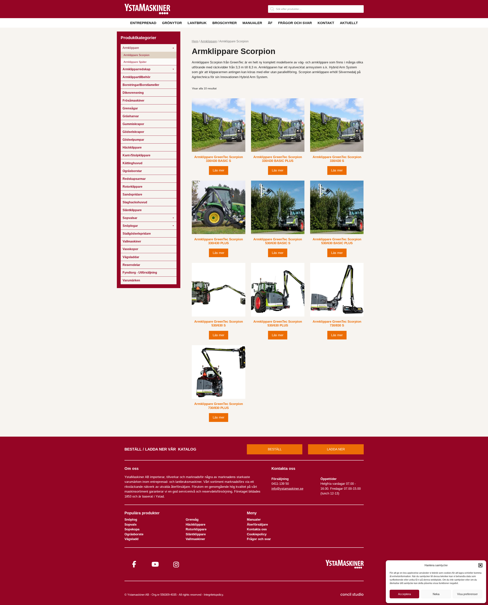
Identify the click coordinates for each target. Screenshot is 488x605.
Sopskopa (131, 529)
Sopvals (130, 524)
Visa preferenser (467, 594)
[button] (480, 565)
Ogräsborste (133, 534)
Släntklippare (196, 534)
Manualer (252, 23)
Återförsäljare (257, 524)
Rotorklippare (196, 529)
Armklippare (209, 41)
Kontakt (326, 23)
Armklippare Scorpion (136, 55)
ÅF (270, 23)
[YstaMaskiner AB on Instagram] (176, 564)
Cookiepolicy (256, 534)
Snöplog (130, 519)
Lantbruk (197, 23)
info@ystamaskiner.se (287, 488)
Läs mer (218, 170)
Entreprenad (143, 23)
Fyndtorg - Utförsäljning (140, 272)
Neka (436, 594)
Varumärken (131, 280)
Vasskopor (130, 249)
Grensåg (192, 519)
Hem (195, 41)
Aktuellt (349, 23)
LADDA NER (336, 449)
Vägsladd (131, 539)
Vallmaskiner (195, 539)
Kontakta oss (257, 529)
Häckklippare (195, 524)
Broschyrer (224, 23)
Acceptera (404, 594)
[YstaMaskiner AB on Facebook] (134, 564)
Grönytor (172, 23)
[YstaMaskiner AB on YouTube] (155, 564)
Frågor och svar (295, 23)
